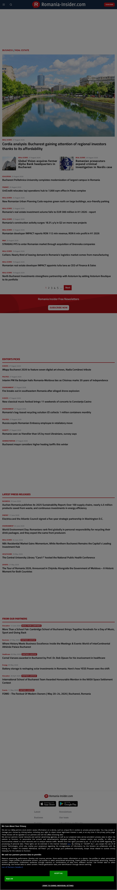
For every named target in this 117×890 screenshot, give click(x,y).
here (69, 844)
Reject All (9, 879)
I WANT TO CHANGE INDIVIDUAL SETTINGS (58, 886)
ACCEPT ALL (58, 873)
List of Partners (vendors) (12, 867)
